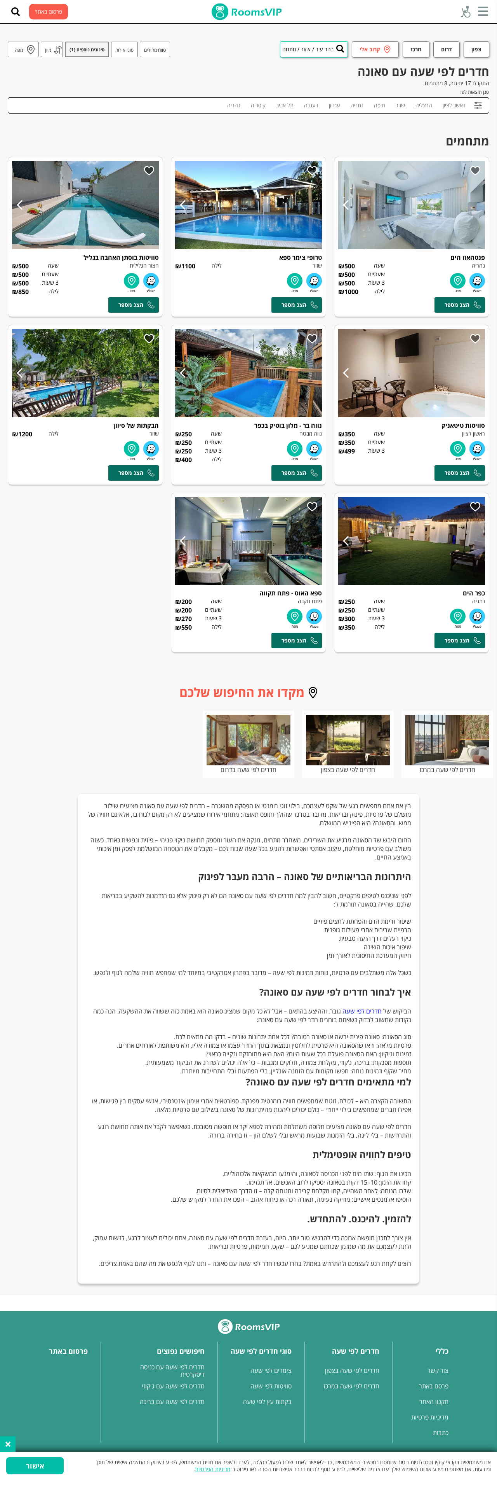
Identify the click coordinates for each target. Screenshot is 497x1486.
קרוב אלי (370, 49)
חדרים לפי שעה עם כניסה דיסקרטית (172, 1371)
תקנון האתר (433, 1401)
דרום (446, 49)
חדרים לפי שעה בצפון (348, 769)
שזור (400, 105)
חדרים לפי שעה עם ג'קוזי (173, 1386)
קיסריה (258, 105)
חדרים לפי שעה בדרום (248, 769)
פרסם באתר (433, 1386)
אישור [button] (35, 1465)
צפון (476, 49)
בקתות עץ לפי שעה (267, 1401)
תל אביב (285, 105)
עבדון (334, 105)
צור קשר (437, 1370)
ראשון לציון (454, 105)
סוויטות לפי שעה (271, 1386)
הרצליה (423, 105)
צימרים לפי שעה (271, 1370)
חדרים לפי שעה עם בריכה (172, 1401)
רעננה (311, 105)
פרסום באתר (48, 11)
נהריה (233, 105)
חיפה (379, 105)
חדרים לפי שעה (362, 1011)
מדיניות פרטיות (429, 1417)
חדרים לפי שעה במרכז (447, 769)
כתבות (440, 1432)
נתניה (357, 105)
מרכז (416, 49)
